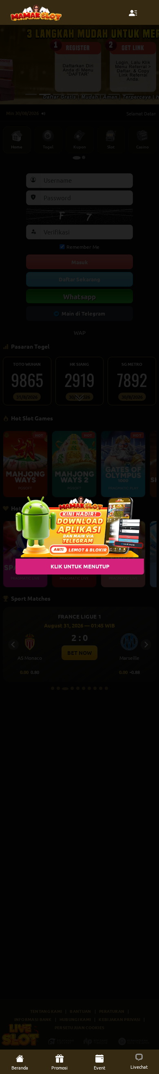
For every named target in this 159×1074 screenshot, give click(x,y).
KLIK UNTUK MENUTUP (79, 566)
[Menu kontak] (133, 13)
